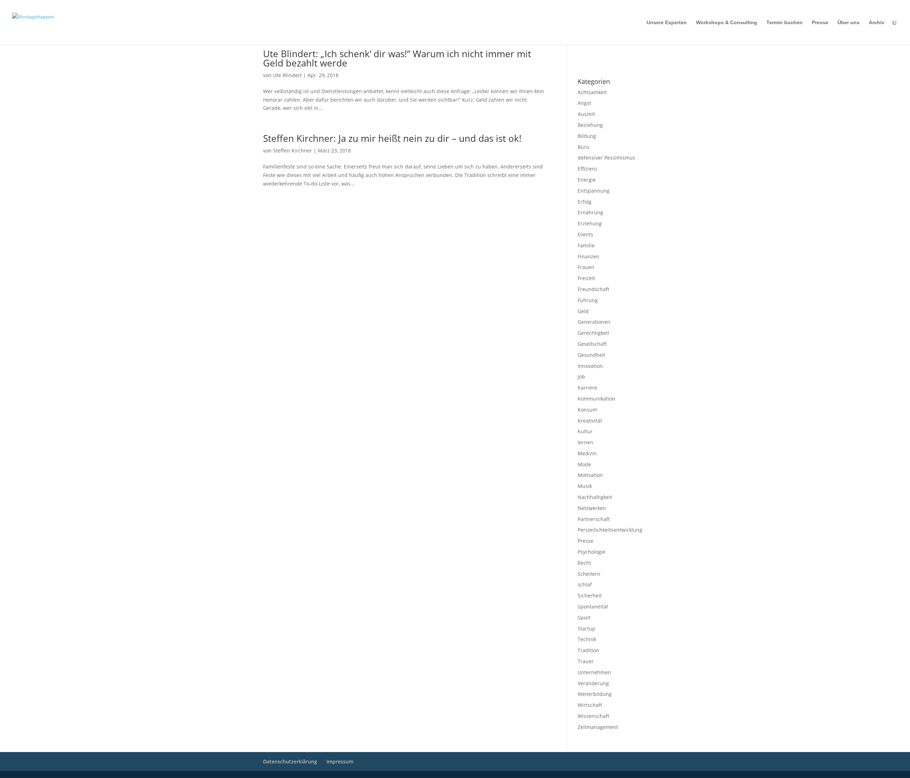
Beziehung (590, 125)
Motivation (590, 475)
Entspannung (594, 190)
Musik (585, 486)
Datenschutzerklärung (597, 62)
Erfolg (585, 201)
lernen (585, 442)
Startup (586, 628)
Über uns (848, 22)
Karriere (587, 387)
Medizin (587, 453)
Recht (584, 562)
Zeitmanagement (598, 727)
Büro (583, 147)
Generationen (594, 321)
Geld (583, 311)
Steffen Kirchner (292, 150)
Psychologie (591, 551)
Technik (587, 639)
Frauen (586, 267)
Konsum (587, 409)
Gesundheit (591, 355)
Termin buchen (784, 22)
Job (581, 376)
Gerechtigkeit (593, 332)
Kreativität (590, 420)
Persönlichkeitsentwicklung (610, 529)
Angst (584, 103)
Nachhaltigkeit (595, 497)
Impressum (587, 53)
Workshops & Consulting (726, 22)
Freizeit (586, 278)
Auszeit (586, 114)
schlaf (585, 584)
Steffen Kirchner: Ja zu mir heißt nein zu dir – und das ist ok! (392, 138)
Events (585, 234)
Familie (586, 245)
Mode (584, 464)
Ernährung (590, 212)
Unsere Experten (667, 22)
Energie (587, 179)
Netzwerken (592, 508)
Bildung (587, 136)
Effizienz (588, 168)
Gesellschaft (592, 343)
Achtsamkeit (592, 92)
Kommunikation (596, 398)
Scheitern (589, 573)
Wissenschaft (593, 716)
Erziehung (590, 223)
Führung (588, 300)
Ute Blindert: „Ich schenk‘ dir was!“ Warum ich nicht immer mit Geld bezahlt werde (397, 58)
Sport (584, 617)
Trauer (586, 661)
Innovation (590, 366)
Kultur (585, 431)
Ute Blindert (287, 75)
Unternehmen (594, 672)
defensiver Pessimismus (606, 157)
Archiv (876, 22)
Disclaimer (610, 53)
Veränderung (593, 683)
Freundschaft (593, 289)
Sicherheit (590, 595)
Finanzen (588, 256)
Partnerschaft (594, 519)
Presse (820, 22)
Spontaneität (593, 606)
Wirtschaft (590, 705)
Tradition (588, 650)
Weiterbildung (595, 694)
